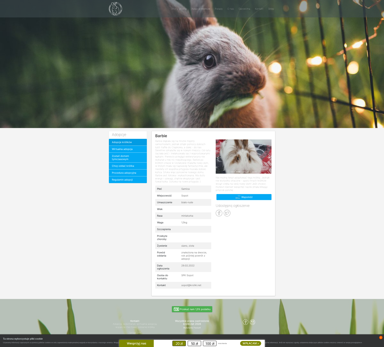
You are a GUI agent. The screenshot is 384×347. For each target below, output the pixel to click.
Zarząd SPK (135, 332)
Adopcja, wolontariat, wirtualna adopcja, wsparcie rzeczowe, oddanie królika (135, 325)
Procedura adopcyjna (124, 172)
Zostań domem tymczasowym (120, 157)
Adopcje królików (122, 142)
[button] (218, 157)
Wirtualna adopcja (122, 149)
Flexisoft (197, 328)
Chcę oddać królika (123, 165)
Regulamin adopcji (122, 179)
